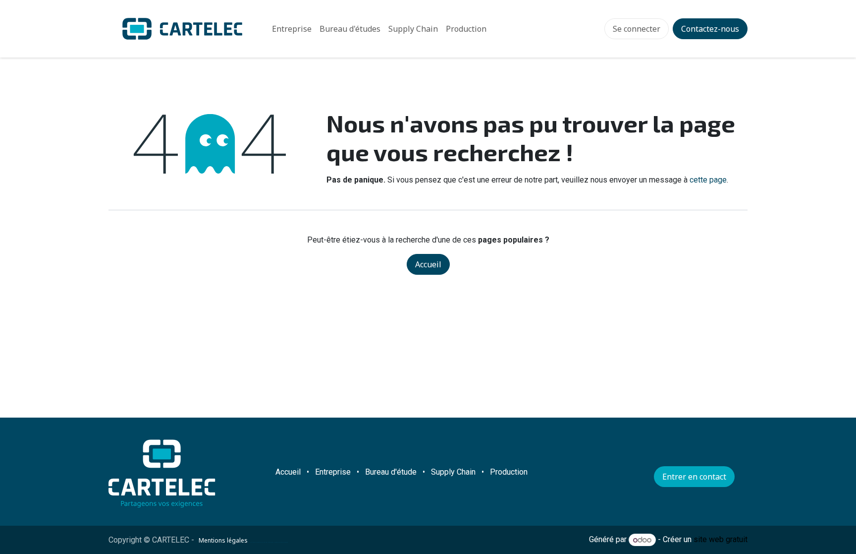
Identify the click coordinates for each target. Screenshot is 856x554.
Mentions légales (223, 540)
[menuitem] (292, 29)
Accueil (428, 264)
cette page (708, 180)
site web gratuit (721, 540)
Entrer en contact (694, 476)
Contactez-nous (710, 28)
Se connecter (636, 28)
